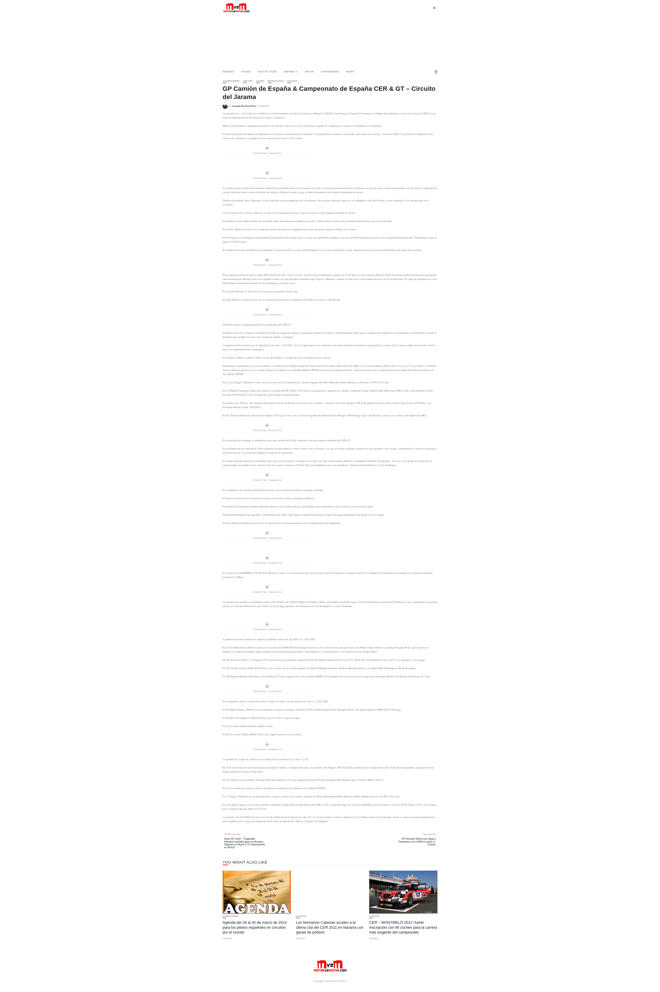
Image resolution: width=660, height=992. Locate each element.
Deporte (289, 72)
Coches (246, 72)
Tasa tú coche (267, 72)
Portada (228, 72)
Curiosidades (330, 72)
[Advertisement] (330, 41)
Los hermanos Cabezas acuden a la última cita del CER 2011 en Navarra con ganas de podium (329, 927)
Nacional (292, 81)
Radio (350, 72)
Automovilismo (231, 81)
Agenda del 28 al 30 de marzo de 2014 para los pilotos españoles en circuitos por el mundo (255, 927)
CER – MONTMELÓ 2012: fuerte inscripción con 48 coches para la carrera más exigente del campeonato (403, 927)
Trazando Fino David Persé (244, 106)
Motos (309, 72)
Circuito (248, 81)
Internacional (276, 81)
